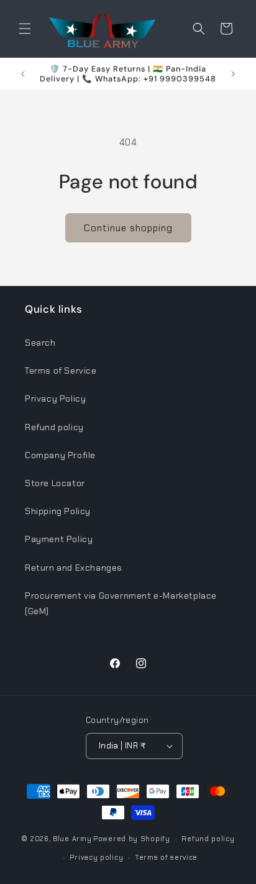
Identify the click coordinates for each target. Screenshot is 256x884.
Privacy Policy (55, 398)
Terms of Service (61, 370)
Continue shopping (128, 228)
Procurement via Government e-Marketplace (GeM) (121, 603)
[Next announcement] (233, 74)
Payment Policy (59, 539)
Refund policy (54, 427)
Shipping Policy (58, 511)
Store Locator (55, 483)
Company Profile (60, 455)
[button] (25, 28)
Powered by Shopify (131, 838)
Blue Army (72, 838)
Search (40, 342)
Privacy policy (96, 857)
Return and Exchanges (73, 567)
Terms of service (166, 857)
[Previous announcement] (23, 74)
